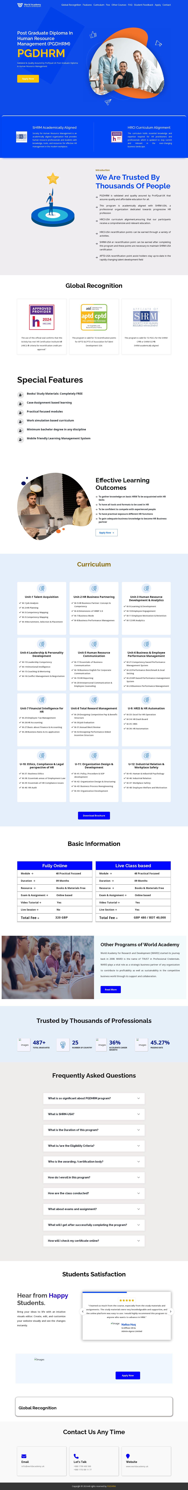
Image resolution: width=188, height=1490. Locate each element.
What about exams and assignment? (72, 1209)
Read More (111, 989)
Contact (167, 5)
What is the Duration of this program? (73, 1130)
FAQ (130, 5)
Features (87, 5)
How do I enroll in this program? (69, 1177)
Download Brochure (94, 815)
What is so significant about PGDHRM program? (79, 1098)
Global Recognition (71, 5)
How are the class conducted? (68, 1193)
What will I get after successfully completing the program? (87, 1225)
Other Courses (119, 5)
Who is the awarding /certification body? (75, 1161)
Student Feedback (143, 5)
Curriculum (98, 5)
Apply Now (28, 78)
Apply (158, 5)
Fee (108, 5)
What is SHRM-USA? (61, 1114)
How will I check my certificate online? (73, 1240)
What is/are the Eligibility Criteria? (71, 1145)
